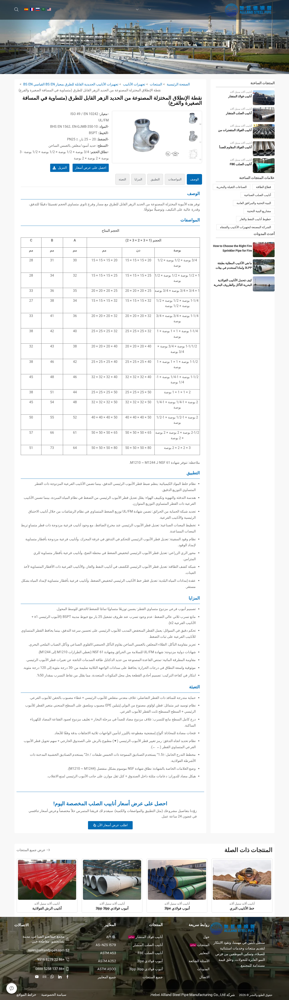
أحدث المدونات (264, 234)
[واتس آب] (52, 976)
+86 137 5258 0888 (50, 969)
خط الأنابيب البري (242, 908)
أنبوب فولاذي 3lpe (177, 908)
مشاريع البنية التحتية (259, 211)
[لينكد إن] (60, 976)
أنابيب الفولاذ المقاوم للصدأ (235, 147)
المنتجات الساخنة (262, 83)
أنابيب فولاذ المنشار (240, 96)
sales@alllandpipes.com (46, 950)
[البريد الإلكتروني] (44, 976)
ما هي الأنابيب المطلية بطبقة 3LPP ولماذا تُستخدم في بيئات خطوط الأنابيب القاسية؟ (234, 265)
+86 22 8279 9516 (51, 959)
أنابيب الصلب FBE (241, 164)
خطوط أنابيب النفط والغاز (255, 219)
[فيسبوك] (67, 976)
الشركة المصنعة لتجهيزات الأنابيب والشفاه (245, 227)
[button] (16, 9)
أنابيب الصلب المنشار (239, 113)
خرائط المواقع (26, 995)
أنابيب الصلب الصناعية (257, 195)
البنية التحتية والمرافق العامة (254, 203)
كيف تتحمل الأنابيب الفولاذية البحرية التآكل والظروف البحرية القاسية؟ (233, 282)
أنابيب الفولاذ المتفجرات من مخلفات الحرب (235, 130)
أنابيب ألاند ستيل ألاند (241, 92)
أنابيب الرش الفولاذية (47, 908)
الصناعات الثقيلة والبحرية (231, 187)
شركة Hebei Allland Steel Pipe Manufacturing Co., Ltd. (192, 995)
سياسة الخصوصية (53, 995)
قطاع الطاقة (263, 187)
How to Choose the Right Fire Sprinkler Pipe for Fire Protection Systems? (232, 248)
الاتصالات (21, 925)
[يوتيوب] (37, 976)
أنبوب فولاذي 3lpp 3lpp (112, 908)
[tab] (194, 179)
